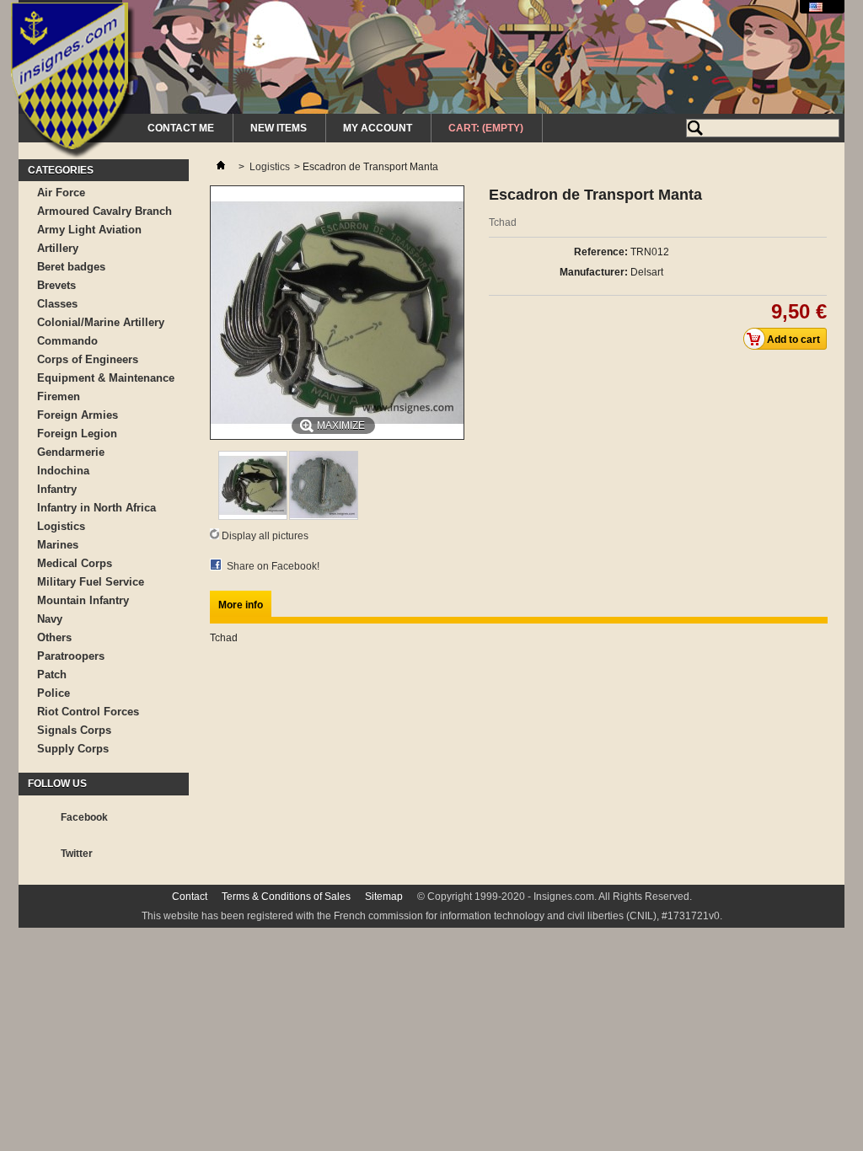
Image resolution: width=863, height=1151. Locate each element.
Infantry (57, 489)
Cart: (485, 128)
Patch (52, 674)
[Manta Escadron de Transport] (252, 516)
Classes (57, 303)
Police (53, 693)
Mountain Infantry (83, 600)
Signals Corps (74, 730)
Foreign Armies (77, 415)
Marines (57, 544)
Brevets (56, 285)
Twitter (77, 853)
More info (240, 605)
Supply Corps (73, 748)
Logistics (61, 526)
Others (54, 637)
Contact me (180, 128)
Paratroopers (71, 656)
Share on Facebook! (273, 566)
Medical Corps (74, 563)
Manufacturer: (594, 272)
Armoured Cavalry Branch (104, 211)
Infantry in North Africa (96, 507)
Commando (67, 341)
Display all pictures (265, 536)
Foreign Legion (77, 433)
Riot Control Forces (88, 711)
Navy (49, 619)
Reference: (601, 252)
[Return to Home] (221, 167)
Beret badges (71, 266)
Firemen (58, 396)
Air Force (61, 192)
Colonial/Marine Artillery (100, 322)
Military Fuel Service (90, 582)
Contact (189, 896)
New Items (278, 128)
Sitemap (384, 896)
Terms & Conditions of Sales (286, 896)
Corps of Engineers (87, 359)
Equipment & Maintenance (105, 378)
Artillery (57, 248)
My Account (377, 128)
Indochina (63, 470)
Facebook (84, 817)
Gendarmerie (71, 452)
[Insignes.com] (73, 83)
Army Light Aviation (89, 229)
